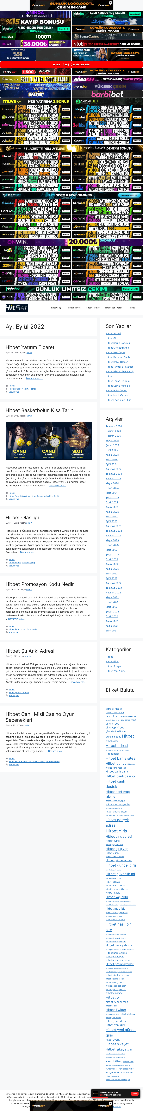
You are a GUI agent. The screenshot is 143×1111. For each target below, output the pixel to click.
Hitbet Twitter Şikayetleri (120, 366)
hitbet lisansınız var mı (128, 905)
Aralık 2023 (112, 507)
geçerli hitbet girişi (112, 720)
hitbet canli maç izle (116, 767)
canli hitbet (112, 716)
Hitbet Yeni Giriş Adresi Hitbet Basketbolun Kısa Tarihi (34, 496)
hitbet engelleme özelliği (125, 815)
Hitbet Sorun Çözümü (118, 343)
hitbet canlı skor (127, 1073)
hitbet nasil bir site (115, 919)
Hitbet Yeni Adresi (114, 307)
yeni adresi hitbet (126, 1069)
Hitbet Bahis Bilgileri (117, 362)
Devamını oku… (34, 378)
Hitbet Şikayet (73, 307)
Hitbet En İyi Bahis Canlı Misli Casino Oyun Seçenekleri (34, 761)
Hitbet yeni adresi (116, 1021)
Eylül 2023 (111, 521)
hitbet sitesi (112, 975)
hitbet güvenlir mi (113, 878)
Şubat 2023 (112, 554)
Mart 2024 (112, 492)
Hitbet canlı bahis (117, 771)
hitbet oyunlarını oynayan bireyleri (118, 1080)
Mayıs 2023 (112, 540)
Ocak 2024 (112, 502)
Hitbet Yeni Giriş (116, 1024)
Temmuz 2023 (114, 530)
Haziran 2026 (113, 431)
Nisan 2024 (112, 488)
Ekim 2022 (111, 573)
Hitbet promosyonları (120, 964)
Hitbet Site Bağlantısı (117, 347)
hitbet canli (131, 764)
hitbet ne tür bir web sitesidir (116, 938)
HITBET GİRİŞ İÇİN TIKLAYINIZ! (71, 64)
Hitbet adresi (117, 745)
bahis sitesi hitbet (115, 712)
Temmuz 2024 (114, 473)
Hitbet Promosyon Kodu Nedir (40, 584)
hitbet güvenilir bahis (113, 870)
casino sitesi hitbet (128, 716)
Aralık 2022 (112, 564)
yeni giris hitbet (112, 1072)
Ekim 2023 (112, 516)
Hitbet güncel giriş (121, 865)
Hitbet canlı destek (115, 784)
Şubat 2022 (112, 611)
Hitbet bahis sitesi (121, 758)
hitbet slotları (124, 975)
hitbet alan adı (111, 750)
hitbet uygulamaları (112, 1014)
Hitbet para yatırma (119, 945)
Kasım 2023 (112, 511)
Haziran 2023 (113, 535)
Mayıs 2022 (112, 597)
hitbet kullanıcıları (112, 905)
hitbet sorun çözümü (115, 982)
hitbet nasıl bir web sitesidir (116, 934)
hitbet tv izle (111, 1006)
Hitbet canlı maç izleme (118, 794)
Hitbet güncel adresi (119, 860)
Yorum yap (14, 392)
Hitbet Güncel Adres (115, 857)
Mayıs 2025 (112, 440)
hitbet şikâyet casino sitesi (115, 1054)
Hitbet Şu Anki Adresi (30, 651)
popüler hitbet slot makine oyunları (118, 1065)
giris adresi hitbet (128, 720)
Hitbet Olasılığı (22, 517)
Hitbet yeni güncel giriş (121, 1032)
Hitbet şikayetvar (119, 1049)
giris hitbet (112, 723)
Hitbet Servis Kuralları (118, 385)
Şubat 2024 (112, 497)
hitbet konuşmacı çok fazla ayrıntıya (118, 901)
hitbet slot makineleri (115, 979)
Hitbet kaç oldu (117, 897)
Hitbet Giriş (55, 307)
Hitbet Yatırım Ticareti (31, 347)
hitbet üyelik (113, 1039)
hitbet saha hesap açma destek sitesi (119, 972)
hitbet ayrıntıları (123, 750)
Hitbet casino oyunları (118, 804)
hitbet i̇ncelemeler (112, 1076)
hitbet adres (112, 741)
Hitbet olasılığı (28, 562)
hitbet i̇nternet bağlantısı (116, 889)
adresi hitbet (114, 708)
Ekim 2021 (111, 630)
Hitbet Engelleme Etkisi (119, 400)
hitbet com (110, 815)
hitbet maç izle (116, 908)
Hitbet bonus (15, 562)
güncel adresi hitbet (116, 731)
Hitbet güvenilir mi (120, 874)
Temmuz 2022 (114, 587)
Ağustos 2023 (113, 526)
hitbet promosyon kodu (118, 960)
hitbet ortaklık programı (116, 941)
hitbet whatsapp (128, 1014)
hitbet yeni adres (113, 1018)
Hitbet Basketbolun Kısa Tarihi (40, 410)
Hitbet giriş (116, 831)
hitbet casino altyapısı (115, 801)
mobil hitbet (128, 1062)
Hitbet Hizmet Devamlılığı (120, 371)
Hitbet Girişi (113, 840)
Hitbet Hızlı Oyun (115, 352)
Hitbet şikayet (117, 1044)
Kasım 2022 (112, 568)
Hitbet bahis (113, 753)
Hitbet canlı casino (120, 776)
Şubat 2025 (112, 445)
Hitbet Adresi (113, 333)
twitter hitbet (111, 1069)
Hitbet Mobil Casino (117, 395)
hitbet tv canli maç (117, 1001)
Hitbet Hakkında (113, 882)
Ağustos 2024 (113, 469)
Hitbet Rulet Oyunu (116, 390)
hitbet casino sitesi (116, 811)
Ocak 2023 (112, 559)
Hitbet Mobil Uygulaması (116, 912)
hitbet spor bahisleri (116, 986)
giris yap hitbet (115, 727)
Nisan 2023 (112, 545)
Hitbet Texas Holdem (118, 381)
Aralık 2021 (112, 621)
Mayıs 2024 (112, 483)
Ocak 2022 (112, 616)
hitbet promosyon (115, 956)
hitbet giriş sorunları (114, 844)
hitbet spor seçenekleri (116, 989)
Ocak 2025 (112, 450)
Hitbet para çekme (116, 952)
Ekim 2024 (112, 459)
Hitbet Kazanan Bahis (118, 357)
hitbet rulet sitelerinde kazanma (117, 968)
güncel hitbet (113, 736)
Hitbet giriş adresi (119, 836)
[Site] (35, 109)
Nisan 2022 (112, 602)
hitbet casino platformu (114, 808)
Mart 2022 (111, 606)
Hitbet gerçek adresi (117, 822)
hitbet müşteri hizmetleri (114, 916)
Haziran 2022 (113, 592)
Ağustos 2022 (113, 583)
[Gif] (71, 148)
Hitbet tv (113, 997)
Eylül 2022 (111, 578)
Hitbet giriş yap (117, 849)
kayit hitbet (114, 1061)
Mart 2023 (112, 549)
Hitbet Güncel (113, 853)
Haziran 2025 (113, 435)
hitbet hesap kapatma (115, 885)
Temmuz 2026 (114, 426)
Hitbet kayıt (113, 892)
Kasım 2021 (112, 625)
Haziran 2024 (113, 478)
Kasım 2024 (112, 454)
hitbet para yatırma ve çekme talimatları (120, 950)
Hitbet (132, 307)
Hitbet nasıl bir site (118, 927)
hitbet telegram (114, 993)
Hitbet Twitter (93, 307)
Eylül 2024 (111, 464)
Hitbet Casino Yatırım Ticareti (22, 389)
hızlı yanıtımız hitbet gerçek (115, 1057)
